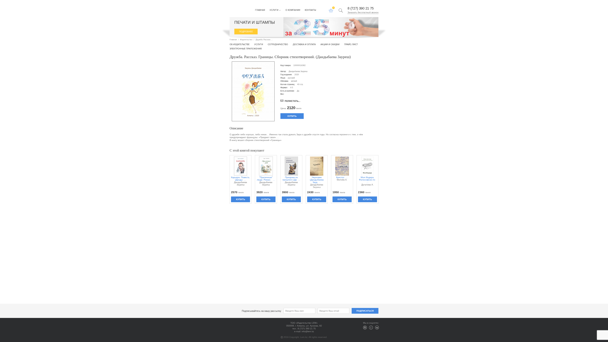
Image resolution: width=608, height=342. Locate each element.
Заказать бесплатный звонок (363, 12)
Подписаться (365, 311)
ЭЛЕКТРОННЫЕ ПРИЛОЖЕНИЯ (246, 49)
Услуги (274, 10)
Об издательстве (240, 44)
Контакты (310, 10)
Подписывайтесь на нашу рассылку (261, 311)
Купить (292, 116)
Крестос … (342, 177)
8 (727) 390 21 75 (361, 8)
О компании (292, 10)
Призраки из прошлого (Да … (291, 178)
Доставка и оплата (304, 44)
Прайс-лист (351, 44)
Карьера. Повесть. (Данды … (240, 178)
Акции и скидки (329, 44)
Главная (260, 10)
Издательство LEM (235, 8)
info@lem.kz (308, 331)
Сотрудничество (278, 44)
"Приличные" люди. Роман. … (266, 178)
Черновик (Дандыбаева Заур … (317, 180)
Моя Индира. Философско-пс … (367, 180)
